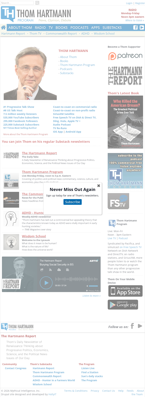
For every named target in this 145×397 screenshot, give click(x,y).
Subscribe (72, 202)
